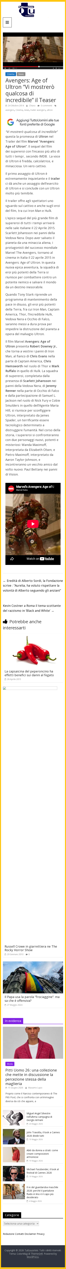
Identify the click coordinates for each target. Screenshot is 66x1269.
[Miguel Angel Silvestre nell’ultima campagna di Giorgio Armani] (14, 1111)
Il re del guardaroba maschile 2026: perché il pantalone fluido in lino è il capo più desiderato (42, 1192)
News (21, 74)
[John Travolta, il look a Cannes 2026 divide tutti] (14, 1130)
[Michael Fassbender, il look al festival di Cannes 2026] (14, 1167)
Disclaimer (30, 1233)
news (26, 110)
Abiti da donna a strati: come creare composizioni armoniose (42, 1154)
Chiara (32, 105)
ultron (50, 110)
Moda (10, 1063)
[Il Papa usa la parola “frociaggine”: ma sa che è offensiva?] (33, 963)
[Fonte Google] (33, 122)
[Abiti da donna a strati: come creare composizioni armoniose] (14, 1148)
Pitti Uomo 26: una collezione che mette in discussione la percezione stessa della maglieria (31, 1076)
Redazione (8, 1233)
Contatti (19, 1233)
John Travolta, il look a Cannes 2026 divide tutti (43, 1134)
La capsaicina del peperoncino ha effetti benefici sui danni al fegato (29, 673)
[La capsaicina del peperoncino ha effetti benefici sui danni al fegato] (33, 636)
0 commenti (46, 105)
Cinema (10, 74)
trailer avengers (38, 110)
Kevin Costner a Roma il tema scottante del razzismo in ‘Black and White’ (32, 608)
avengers (9, 110)
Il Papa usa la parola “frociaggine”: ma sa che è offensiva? (32, 999)
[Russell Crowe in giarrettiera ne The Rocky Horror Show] (30, 688)
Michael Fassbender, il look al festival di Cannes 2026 (43, 1171)
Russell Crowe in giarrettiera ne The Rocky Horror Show (31, 948)
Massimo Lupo (35, 1087)
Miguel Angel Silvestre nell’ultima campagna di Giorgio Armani (39, 1117)
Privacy (41, 1233)
